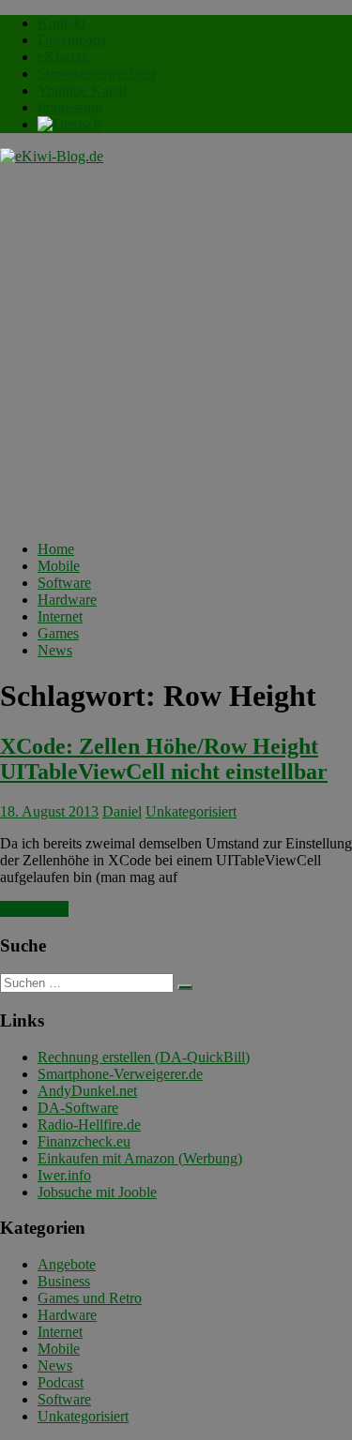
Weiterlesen (34, 909)
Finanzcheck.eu (84, 1141)
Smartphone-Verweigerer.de (120, 1074)
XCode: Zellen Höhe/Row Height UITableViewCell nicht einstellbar (164, 759)
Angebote (67, 1264)
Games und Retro (90, 1298)
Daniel (122, 811)
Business (64, 1281)
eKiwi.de (65, 57)
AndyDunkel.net (87, 1091)
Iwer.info (64, 1175)
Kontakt (61, 23)
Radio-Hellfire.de (89, 1124)
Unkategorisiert (191, 811)
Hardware (67, 600)
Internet (60, 616)
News (55, 650)
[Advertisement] (176, 350)
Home (56, 549)
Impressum (70, 107)
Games (58, 633)
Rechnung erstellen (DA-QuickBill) (144, 1057)
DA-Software (78, 1108)
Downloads (72, 40)
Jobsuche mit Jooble (97, 1192)
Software (64, 583)
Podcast (61, 1382)
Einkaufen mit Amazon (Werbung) (140, 1158)
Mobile (59, 566)
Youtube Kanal (82, 90)
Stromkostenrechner (97, 74)
